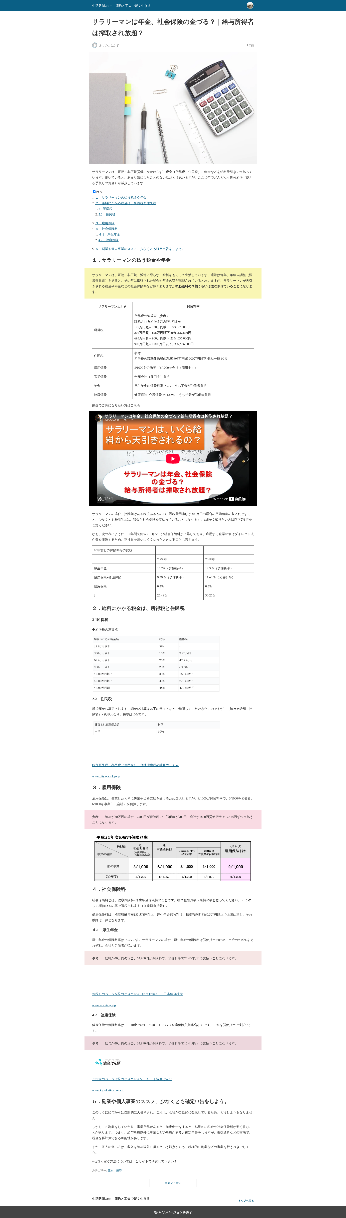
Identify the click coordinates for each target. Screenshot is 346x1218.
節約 (110, 1170)
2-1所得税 (105, 208)
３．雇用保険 (105, 223)
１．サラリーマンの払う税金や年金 (121, 197)
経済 (119, 1170)
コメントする (173, 1182)
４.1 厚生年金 (109, 234)
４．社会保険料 (106, 229)
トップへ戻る (246, 1200)
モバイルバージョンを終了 (173, 1212)
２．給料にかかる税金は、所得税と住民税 (125, 203)
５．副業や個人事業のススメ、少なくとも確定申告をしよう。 (140, 249)
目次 (99, 192)
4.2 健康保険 (109, 240)
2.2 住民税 (107, 214)
